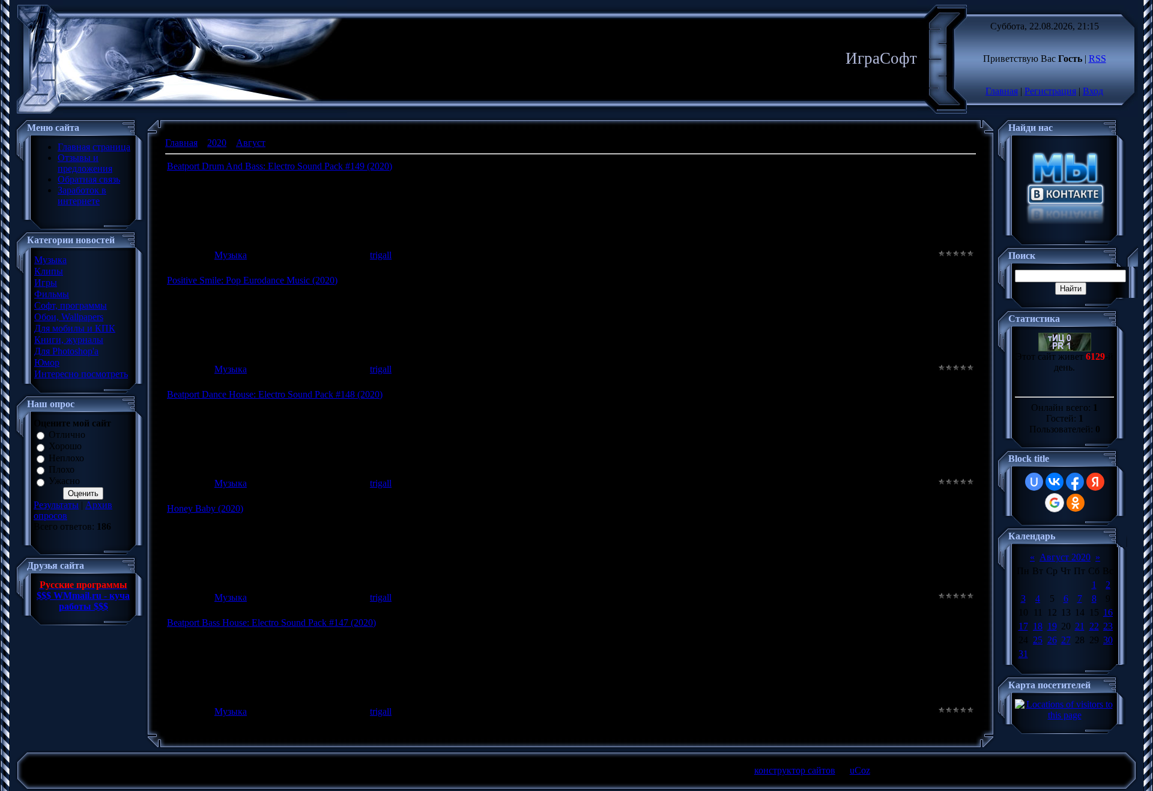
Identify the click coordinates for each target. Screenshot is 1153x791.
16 (1108, 612)
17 (1023, 626)
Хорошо (65, 446)
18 (1038, 626)
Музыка (50, 260)
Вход (1093, 91)
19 (1052, 626)
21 (1080, 626)
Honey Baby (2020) (205, 508)
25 (1038, 640)
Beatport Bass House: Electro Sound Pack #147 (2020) (271, 622)
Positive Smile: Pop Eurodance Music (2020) (252, 280)
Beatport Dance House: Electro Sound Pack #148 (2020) (275, 394)
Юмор (46, 362)
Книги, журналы (68, 340)
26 (1052, 640)
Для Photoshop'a (66, 351)
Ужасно (64, 481)
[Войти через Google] (1054, 502)
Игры (45, 282)
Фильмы (51, 294)
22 (1094, 626)
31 (1023, 654)
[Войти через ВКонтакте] (1055, 482)
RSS (1097, 58)
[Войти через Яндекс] (1095, 482)
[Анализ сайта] (1064, 348)
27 (1066, 640)
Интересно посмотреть (81, 374)
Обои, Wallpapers (68, 317)
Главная (1001, 91)
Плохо (61, 469)
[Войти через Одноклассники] (1076, 503)
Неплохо (66, 458)
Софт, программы (70, 305)
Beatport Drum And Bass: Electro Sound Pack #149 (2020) (279, 166)
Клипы (48, 271)
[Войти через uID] (1034, 482)
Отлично (67, 434)
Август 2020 (1065, 557)
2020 (216, 143)
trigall (381, 255)
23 (1108, 626)
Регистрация (1050, 91)
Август (250, 143)
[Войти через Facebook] (1075, 482)
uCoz (860, 770)
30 (1108, 640)
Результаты (56, 505)
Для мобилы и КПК (74, 328)
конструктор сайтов (794, 770)
